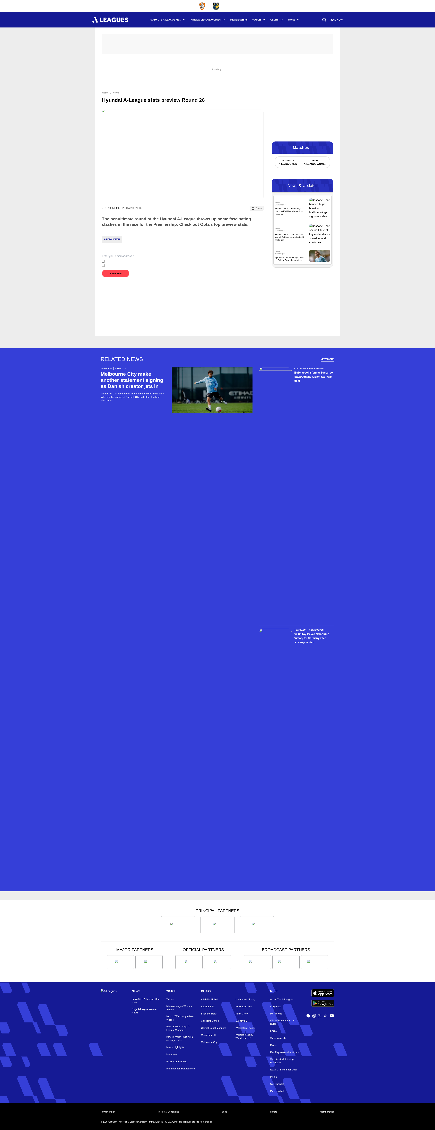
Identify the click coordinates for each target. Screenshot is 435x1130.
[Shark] (257, 924)
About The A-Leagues (282, 999)
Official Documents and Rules (282, 1022)
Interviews (171, 1054)
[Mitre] (189, 962)
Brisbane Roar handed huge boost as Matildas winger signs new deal (289, 211)
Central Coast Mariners (213, 1028)
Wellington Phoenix (246, 1028)
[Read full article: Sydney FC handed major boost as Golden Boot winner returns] (319, 256)
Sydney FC (241, 1020)
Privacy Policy (128, 261)
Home (105, 92)
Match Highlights (175, 1047)
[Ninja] (217, 924)
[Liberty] (120, 962)
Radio (273, 1045)
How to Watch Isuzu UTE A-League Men (179, 1038)
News (116, 92)
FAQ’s (273, 1031)
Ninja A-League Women (206, 19)
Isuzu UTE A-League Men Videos (180, 1018)
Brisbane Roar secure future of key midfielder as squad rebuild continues (289, 237)
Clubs (274, 19)
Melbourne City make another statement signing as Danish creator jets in (132, 380)
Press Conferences (176, 1061)
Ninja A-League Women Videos (179, 1008)
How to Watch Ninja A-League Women (178, 1028)
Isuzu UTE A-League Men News (146, 1001)
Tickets (170, 999)
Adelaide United (209, 999)
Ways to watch (278, 1038)
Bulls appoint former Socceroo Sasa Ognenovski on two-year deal (313, 376)
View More (327, 359)
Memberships (239, 19)
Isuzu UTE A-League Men (165, 19)
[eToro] (149, 962)
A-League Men (112, 239)
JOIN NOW (336, 19)
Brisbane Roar (208, 1013)
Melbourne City (209, 1042)
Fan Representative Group (284, 1052)
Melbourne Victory (245, 999)
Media (273, 1076)
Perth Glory (242, 1013)
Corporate (275, 1006)
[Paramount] (286, 962)
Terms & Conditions (168, 1111)
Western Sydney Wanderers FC (244, 1036)
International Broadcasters (180, 1068)
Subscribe (115, 273)
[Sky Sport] (314, 962)
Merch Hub (276, 1013)
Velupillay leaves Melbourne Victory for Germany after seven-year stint (311, 638)
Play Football (277, 1091)
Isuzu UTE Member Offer (283, 1069)
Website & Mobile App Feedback (282, 1061)
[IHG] (217, 962)
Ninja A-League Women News (144, 1011)
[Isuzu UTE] (178, 924)
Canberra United (210, 1020)
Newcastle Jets (244, 1006)
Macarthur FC (208, 1035)
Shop (224, 1111)
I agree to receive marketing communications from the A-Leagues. (142, 265)
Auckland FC (208, 1006)
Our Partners (277, 1083)
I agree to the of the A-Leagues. (131, 261)
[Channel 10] (257, 962)
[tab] (287, 162)
